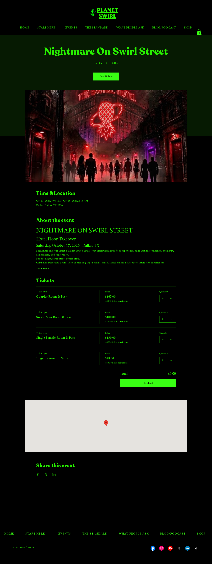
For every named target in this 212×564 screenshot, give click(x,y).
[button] (199, 32)
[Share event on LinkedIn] (54, 474)
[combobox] (167, 298)
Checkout (148, 383)
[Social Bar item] (153, 548)
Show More (42, 268)
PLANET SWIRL (107, 13)
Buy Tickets (106, 76)
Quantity (163, 292)
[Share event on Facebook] (37, 474)
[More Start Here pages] (56, 28)
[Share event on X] (46, 474)
